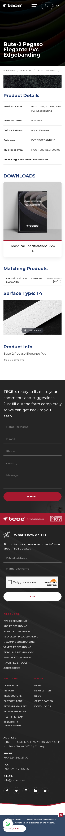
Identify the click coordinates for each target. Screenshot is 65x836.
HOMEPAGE (9, 70)
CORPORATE (11, 685)
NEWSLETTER (42, 690)
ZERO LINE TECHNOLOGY (18, 652)
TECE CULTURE (12, 695)
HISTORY (8, 690)
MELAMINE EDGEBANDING (19, 641)
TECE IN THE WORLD (15, 711)
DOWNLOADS (42, 706)
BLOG (37, 695)
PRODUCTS (25, 70)
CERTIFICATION (43, 701)
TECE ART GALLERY (15, 706)
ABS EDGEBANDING (15, 626)
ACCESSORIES (11, 668)
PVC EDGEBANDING (46, 70)
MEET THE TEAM (13, 716)
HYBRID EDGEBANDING (17, 631)
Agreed (14, 828)
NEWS (38, 685)
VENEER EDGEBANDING (17, 647)
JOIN (33, 596)
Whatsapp (8, 824)
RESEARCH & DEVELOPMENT (12, 724)
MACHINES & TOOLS (15, 662)
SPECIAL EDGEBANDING (17, 657)
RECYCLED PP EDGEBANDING (20, 636)
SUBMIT (32, 496)
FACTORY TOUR (13, 701)
